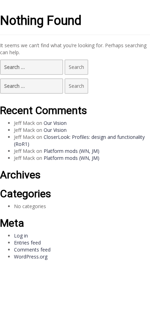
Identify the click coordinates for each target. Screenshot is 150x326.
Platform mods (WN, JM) (71, 151)
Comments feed (32, 249)
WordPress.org (30, 256)
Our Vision (55, 123)
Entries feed (27, 242)
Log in (21, 235)
